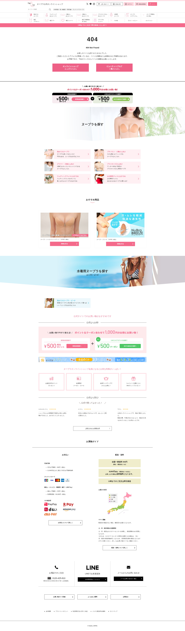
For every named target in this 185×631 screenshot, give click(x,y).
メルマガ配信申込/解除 (98, 611)
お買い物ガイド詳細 (59, 597)
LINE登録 (56, 9)
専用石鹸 (69, 9)
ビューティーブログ (114, 67)
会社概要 (48, 611)
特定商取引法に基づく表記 (80, 611)
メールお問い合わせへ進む (128, 578)
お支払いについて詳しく (65, 522)
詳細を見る (64, 243)
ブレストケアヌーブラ (78, 9)
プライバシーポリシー (62, 611)
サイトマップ (113, 611)
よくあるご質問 (92, 597)
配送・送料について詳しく (119, 547)
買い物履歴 (63, 9)
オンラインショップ (70, 67)
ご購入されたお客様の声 (92, 428)
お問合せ (125, 597)
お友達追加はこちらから (92, 579)
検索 (50, 9)
